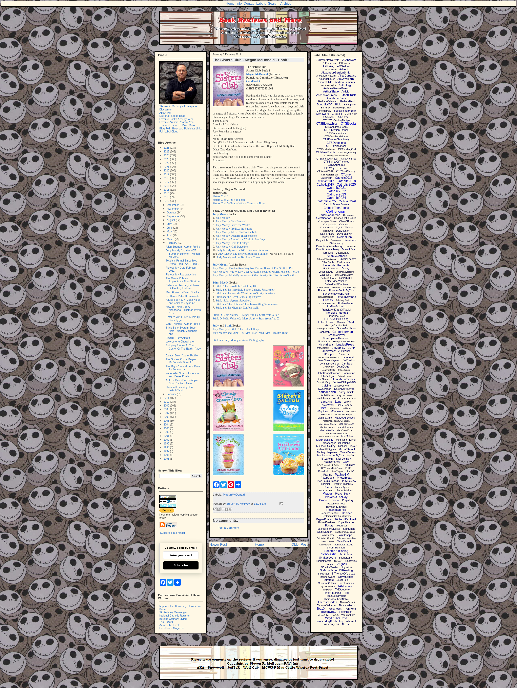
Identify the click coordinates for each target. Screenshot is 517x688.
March (171, 239)
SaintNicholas (327, 541)
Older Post (299, 544)
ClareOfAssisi (346, 221)
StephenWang (327, 577)
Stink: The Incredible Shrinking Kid (236, 286)
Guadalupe (324, 341)
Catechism (326, 177)
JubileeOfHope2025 (344, 382)
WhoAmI (351, 621)
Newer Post (218, 544)
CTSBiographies (327, 123)
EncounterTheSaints (336, 265)
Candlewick (253, 81)
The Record (166, 621)
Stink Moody (221, 282)
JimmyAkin (328, 367)
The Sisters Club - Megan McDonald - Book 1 (181, 361)
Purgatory (347, 500)
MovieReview (347, 452)
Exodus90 (325, 274)
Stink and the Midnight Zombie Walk (237, 307)
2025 (167, 151)
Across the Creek (169, 625)
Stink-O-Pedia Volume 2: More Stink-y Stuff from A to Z (246, 318)
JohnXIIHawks (345, 376)
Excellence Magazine (171, 628)
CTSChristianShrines (336, 129)
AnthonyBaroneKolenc (336, 88)
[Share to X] (222, 509)
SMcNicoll (341, 525)
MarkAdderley (345, 427)
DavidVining (327, 237)
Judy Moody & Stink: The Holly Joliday (236, 329)
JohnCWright (344, 370)
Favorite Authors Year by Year (176, 122)
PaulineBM (342, 474)
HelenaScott (326, 344)
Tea (347, 592)
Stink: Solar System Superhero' (234, 300)
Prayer (327, 493)
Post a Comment (228, 527)
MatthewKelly (324, 439)
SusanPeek (342, 580)
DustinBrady (342, 252)
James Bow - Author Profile (182, 355)
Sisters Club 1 (221, 196)
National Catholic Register (174, 615)
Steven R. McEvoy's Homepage (178, 106)
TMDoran (327, 589)
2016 (167, 185)
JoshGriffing (323, 382)
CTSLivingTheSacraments (336, 155)
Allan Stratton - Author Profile (183, 246)
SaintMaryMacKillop (346, 538)
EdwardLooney (347, 259)
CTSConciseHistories (336, 136)
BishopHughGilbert (342, 107)
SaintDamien (324, 531)
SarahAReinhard (336, 547)
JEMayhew (329, 350)
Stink (228, 325)
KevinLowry (323, 398)
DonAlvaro (351, 246)
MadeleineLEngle (343, 414)
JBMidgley (338, 347)
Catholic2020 (346, 184)
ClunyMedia (329, 224)
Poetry (328, 487)
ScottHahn (345, 554)
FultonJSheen (326, 322)
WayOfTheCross (336, 618)
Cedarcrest (348, 215)
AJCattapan (329, 63)
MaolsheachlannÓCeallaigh (336, 421)
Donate (249, 3)
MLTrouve (351, 411)
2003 (167, 428)
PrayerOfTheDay (336, 497)
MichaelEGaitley (325, 445)
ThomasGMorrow (326, 605)
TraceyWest (334, 608)
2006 (167, 416)
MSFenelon (326, 414)
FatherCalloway (328, 278)
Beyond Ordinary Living (173, 618)
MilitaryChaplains (327, 452)
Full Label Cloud (168, 131)
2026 (167, 147)
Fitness (328, 300)
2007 (167, 413)
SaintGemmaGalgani (345, 532)
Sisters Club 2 (221, 199)
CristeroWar (326, 227)
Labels (261, 3)
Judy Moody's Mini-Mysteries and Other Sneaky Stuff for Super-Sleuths (254, 275)
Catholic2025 (326, 201)
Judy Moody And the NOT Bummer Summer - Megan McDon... (183, 253)
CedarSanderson (329, 214)
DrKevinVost (349, 249)
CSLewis (328, 117)
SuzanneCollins (327, 583)
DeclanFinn (344, 236)
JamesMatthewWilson (328, 357)
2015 (167, 189)
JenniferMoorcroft (329, 363)
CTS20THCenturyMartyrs (336, 120)
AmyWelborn (345, 78)
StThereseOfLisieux (343, 573)
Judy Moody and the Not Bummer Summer (243, 253)
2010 (167, 401)
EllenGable (328, 262)
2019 (167, 174)
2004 (167, 424)
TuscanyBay (328, 611)
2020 (167, 170)
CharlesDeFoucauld (345, 218)
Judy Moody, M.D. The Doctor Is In (236, 232)
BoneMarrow (324, 110)
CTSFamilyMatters (326, 149)
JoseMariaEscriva (343, 379)
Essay (345, 268)
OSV (346, 461)
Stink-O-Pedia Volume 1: (227, 314)
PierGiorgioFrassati (328, 480)
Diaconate (336, 240)
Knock (336, 398)
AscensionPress (326, 95)
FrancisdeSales (336, 316)
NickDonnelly (344, 458)
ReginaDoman (324, 519)
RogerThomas (346, 522)
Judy (216, 325)
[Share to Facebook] (226, 509)
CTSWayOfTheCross (336, 168)
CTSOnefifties (348, 158)
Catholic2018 (346, 181)
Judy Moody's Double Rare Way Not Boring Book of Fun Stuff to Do (252, 268)
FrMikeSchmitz (336, 306)
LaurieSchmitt (349, 398)
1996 (167, 454)
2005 (167, 420)
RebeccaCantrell (329, 513)
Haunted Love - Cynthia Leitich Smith (179, 389)
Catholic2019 (325, 184)
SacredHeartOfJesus (328, 528)
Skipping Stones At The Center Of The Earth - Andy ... (183, 348)
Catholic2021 (336, 187)
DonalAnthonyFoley (327, 249)
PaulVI (350, 471)
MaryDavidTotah (345, 430)
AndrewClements (345, 82)
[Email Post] (280, 503)
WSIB (335, 615)
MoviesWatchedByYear (331, 455)
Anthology (345, 85)
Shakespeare (327, 557)
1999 (167, 443)
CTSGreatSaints (325, 152)
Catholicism (336, 211)
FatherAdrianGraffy (343, 275)
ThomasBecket (347, 602)
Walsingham (348, 615)
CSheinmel (342, 117)
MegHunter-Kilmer (346, 439)
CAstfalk (337, 113)
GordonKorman (342, 331)
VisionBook (345, 611)
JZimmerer (343, 354)
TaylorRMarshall (332, 592)
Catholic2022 (336, 191)
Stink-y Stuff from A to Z (265, 314)
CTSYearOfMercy (345, 171)
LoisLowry (334, 408)
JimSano (347, 363)
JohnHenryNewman (328, 373)
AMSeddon (343, 66)
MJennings (337, 411)
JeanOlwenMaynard (329, 360)
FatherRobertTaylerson (328, 287)
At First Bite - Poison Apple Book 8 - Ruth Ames (182, 382)
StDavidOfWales (329, 567)
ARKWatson (330, 69)
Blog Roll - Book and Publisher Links (180, 128)
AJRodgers (344, 63)
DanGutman (342, 230)
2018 (167, 178)
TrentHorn (350, 608)
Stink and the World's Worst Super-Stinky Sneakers (245, 293)
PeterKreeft (327, 477)
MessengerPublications (336, 442)
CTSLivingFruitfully (347, 152)
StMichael (323, 573)
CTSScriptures (336, 164)
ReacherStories (336, 509)
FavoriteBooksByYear (341, 290)
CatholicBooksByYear (336, 204)
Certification (323, 218)
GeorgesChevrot (325, 328)
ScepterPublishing (336, 551)
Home (230, 3)
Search (273, 3)
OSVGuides (348, 464)
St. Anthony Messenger (173, 612)
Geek (351, 322)
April (170, 235)
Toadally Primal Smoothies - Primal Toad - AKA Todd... (182, 262)
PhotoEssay (344, 477)
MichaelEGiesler (347, 446)
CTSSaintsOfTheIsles (336, 161)
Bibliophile (350, 104)
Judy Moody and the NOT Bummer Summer (242, 250)
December (173, 204)
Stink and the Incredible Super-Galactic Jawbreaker (245, 289)
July (169, 223)
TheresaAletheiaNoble (336, 599)
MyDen (351, 455)
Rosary (329, 525)
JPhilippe (329, 354)
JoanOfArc (343, 366)
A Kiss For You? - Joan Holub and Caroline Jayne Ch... (183, 301)
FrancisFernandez (336, 312)
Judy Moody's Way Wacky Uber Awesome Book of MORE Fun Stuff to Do (256, 271)
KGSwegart (324, 388)
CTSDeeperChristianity (336, 139)
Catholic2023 (336, 194)
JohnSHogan (327, 376)
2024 (167, 155)
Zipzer (345, 624)
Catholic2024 (336, 198)
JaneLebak (348, 357)
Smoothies (351, 561)
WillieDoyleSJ (331, 624)
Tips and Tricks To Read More (177, 125)
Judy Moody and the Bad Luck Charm (239, 257)
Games (341, 322)
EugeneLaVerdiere (345, 272)
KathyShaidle (346, 392)
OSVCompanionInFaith (328, 465)
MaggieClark (324, 417)
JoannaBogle (328, 370)
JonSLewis (323, 379)
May (170, 231)
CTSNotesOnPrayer (327, 158)
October (172, 212)
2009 (167, 405)
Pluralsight (325, 484)
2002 (167, 432)
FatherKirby (345, 278)
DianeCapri (350, 240)
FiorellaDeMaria (346, 296)
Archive (285, 3)
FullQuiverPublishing (336, 318)
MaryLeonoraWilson (328, 436)
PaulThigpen (338, 471)
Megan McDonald (257, 74)
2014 (167, 193)
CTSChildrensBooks (336, 127)
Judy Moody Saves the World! (233, 225)
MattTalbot (347, 436)
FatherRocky (349, 287)
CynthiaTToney (344, 227)
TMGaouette (342, 589)
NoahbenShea (332, 461)
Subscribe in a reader (172, 532)
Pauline (327, 474)
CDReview (351, 113)
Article (345, 91)
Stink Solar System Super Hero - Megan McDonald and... (181, 330)
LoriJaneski (347, 408)
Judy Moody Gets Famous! (231, 221)
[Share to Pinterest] (230, 509)
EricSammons (331, 268)
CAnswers (322, 113)
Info (239, 3)
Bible (338, 104)
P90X (348, 468)
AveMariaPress (336, 98)
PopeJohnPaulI (326, 490)
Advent (343, 69)
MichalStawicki (347, 449)
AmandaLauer (327, 79)
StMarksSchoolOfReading (336, 570)
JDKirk (352, 347)
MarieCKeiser (346, 424)
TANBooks (344, 586)
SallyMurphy (325, 544)
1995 (167, 458)
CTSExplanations (336, 145)
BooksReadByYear (345, 110)
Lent (338, 401)
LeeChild (326, 401)
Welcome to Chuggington (180, 341)
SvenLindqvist (346, 583)
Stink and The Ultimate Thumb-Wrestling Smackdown (247, 304)
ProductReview (329, 500)
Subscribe (181, 565)
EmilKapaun (344, 262)
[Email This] (215, 509)
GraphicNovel (336, 334)
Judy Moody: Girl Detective (232, 246)
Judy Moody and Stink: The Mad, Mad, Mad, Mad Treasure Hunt (250, 332)
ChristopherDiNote (327, 221)
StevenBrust (345, 576)
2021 (167, 166)
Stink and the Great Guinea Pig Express (238, 296)
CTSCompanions (336, 133)
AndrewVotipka (328, 85)
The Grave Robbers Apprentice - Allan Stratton (183, 280)
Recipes (347, 513)
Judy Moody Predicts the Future (234, 228)
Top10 (321, 608)
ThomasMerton (347, 605)
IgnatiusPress (345, 344)
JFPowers (344, 350)
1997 (167, 451)
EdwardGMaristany (326, 259)
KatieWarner (327, 395)
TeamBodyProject (336, 596)
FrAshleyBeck (343, 300)
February (172, 242)
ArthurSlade (331, 91)
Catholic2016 (343, 177)
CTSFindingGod (347, 149)
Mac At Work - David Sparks (182, 292)
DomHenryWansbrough (329, 246)
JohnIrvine (349, 373)
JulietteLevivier (342, 385)
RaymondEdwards (336, 506)
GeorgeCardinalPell (336, 325)
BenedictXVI (324, 104)
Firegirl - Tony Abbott (178, 337)
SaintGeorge (328, 535)
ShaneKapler (346, 557)
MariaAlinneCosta (327, 424)
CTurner (346, 174)
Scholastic (329, 554)
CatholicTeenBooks (336, 207)
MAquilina (322, 411)
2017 (167, 182)
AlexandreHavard (326, 75)
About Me (165, 112)
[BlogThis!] (218, 509)
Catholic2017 (325, 181)
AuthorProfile (347, 95)
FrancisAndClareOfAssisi (336, 309)
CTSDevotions (336, 142)
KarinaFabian (327, 392)
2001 (167, 435)
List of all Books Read (172, 115)
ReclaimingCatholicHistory (336, 516)
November (173, 208)
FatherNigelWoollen (336, 281)
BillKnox (325, 107)
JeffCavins (349, 360)
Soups (329, 564)
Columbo (344, 224)
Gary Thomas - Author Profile (183, 323)
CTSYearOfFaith (325, 171)
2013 (167, 197)
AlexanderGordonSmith (336, 72)
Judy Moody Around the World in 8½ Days (240, 239)
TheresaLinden (327, 602)
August (171, 220)
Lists (322, 408)
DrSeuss (328, 252)
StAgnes (341, 564)
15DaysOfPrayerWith (327, 60)
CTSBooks (348, 123)
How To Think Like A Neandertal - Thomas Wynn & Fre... (183, 310)
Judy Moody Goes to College (232, 243)
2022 (167, 163)
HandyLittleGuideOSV (344, 341)
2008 (167, 409)
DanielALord (327, 233)
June (170, 227)
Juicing (326, 385)
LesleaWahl (327, 404)
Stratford (329, 579)
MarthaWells (326, 430)
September (173, 216)
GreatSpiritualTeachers (336, 338)
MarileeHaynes (327, 427)
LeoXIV (348, 401)
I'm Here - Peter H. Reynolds (182, 296)
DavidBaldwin (344, 233)
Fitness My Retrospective (181, 274)
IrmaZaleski (322, 348)
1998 (167, 447)
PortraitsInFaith (345, 490)
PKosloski (323, 471)
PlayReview (349, 480)
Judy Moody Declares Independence (236, 235)
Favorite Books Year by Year (176, 119)
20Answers (349, 59)
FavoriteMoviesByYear (336, 293)
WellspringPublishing (330, 621)
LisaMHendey (344, 405)
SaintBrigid (349, 528)
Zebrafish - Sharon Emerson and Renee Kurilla (182, 375)
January (172, 394)
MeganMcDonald (234, 494)
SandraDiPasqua (343, 544)
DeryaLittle (322, 240)
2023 (167, 159)
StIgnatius (346, 567)
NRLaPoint (327, 458)
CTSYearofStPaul (329, 174)
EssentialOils (326, 271)
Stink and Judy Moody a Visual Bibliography (238, 340)
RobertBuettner (326, 522)
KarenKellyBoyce (344, 388)
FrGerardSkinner (326, 303)
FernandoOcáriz (325, 297)
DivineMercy (336, 243)
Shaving (338, 561)
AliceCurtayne (347, 75)
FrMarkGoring (346, 303)
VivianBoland (324, 615)
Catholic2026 (347, 201)
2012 (167, 201)
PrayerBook (342, 493)
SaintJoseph (344, 535)
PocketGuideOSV (343, 484)
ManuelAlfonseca (345, 417)
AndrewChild (325, 82)
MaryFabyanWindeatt (336, 433)
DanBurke (328, 231)
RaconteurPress (336, 503)
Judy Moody (220, 214)
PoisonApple (342, 487)
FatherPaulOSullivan (336, 284)
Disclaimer (165, 109)
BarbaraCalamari (327, 101)
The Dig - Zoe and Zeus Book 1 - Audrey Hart (183, 368)
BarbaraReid (347, 101)
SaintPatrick (344, 541)
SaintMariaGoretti (325, 538)
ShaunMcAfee (323, 561)
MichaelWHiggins (326, 449)
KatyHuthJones (344, 395)
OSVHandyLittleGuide (332, 468)
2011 (167, 397)
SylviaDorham (328, 586)
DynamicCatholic (336, 255)
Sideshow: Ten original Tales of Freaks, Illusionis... (182, 287)
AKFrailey (328, 66)
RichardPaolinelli (345, 519)
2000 (167, 439)
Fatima (322, 290)
